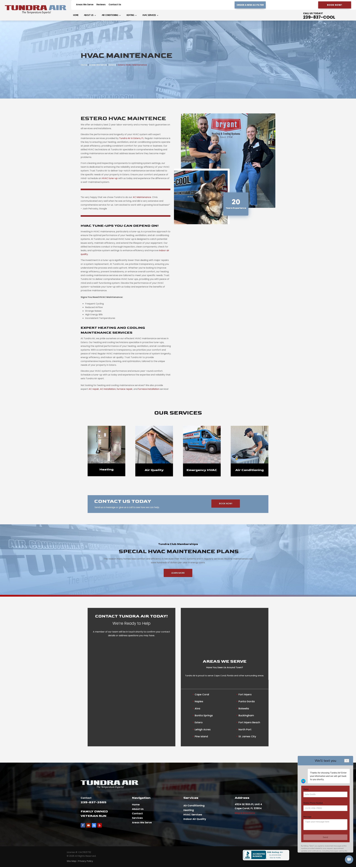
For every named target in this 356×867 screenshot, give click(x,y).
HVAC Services (149, 15)
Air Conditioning (110, 15)
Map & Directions (245, 813)
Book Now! (334, 5)
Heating (130, 15)
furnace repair (125, 389)
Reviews (101, 5)
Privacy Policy (85, 861)
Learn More (178, 573)
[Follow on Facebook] (83, 825)
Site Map (71, 861)
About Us (88, 15)
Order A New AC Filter (250, 5)
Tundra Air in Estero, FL (131, 138)
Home (75, 15)
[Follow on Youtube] (88, 825)
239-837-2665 (93, 802)
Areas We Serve (84, 5)
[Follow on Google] (94, 825)
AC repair (94, 389)
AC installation (108, 389)
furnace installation (148, 389)
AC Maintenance (142, 197)
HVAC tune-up (110, 178)
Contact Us (115, 5)
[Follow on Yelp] (99, 825)
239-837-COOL (319, 17)
